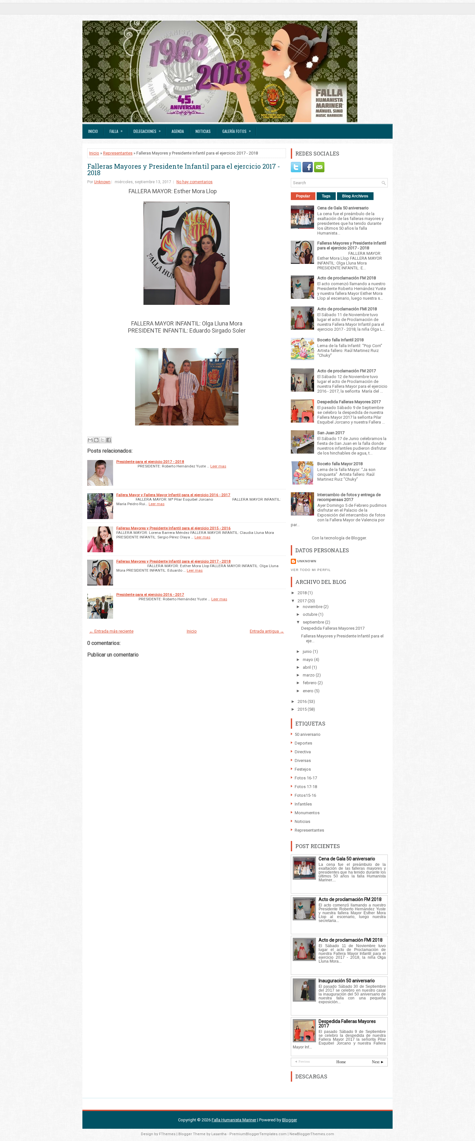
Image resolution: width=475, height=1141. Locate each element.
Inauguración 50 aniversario (347, 980)
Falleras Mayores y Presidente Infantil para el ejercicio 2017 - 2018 (183, 169)
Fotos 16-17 (306, 778)
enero (308, 690)
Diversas (303, 760)
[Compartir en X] (102, 440)
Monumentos (307, 812)
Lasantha (219, 1134)
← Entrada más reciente (111, 631)
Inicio (93, 131)
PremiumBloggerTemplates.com (258, 1134)
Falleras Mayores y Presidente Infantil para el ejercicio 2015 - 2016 (173, 528)
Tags (326, 196)
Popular (303, 196)
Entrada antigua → (267, 631)
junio (308, 651)
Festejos (303, 769)
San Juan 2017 (330, 432)
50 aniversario (308, 734)
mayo (308, 659)
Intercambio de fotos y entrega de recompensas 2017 (349, 497)
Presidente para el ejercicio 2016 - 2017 (150, 594)
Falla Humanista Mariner (234, 1119)
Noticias (203, 131)
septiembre (314, 622)
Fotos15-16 (305, 795)
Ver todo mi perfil (311, 570)
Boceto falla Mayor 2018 (340, 463)
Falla (116, 131)
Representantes (117, 153)
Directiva (303, 751)
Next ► (378, 1062)
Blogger (358, 537)
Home (341, 1062)
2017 (303, 600)
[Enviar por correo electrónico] (90, 440)
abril (307, 667)
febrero (310, 682)
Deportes (303, 743)
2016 (303, 701)
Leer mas (218, 466)
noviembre (313, 606)
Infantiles (303, 804)
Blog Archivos (355, 196)
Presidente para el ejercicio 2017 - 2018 (150, 461)
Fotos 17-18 (306, 786)
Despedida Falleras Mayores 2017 (349, 401)
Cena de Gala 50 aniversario (343, 207)
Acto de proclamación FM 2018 (346, 277)
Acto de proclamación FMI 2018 (347, 308)
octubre (310, 614)
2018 (303, 592)
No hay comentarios (194, 182)
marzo (309, 675)
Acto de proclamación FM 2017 (346, 370)
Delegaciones (147, 131)
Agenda (178, 131)
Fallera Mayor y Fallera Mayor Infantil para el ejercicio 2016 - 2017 (173, 495)
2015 (303, 709)
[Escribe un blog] (96, 440)
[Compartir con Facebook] (108, 440)
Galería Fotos (236, 131)
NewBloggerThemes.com (312, 1134)
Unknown (102, 182)
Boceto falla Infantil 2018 (340, 339)
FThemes (167, 1134)
